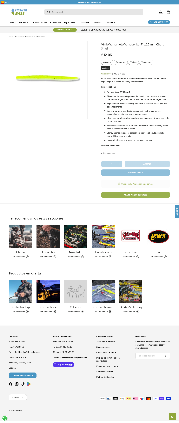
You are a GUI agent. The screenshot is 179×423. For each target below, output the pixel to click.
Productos (120, 62)
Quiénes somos (103, 347)
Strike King (130, 252)
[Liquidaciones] (103, 236)
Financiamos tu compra (107, 366)
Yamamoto (146, 62)
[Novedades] (75, 236)
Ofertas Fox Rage (20, 306)
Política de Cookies (105, 377)
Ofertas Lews (48, 306)
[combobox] (93, 12)
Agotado (147, 164)
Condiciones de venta (106, 352)
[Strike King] (130, 236)
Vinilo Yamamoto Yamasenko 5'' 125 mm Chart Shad (31, 37)
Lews (158, 252)
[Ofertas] (20, 236)
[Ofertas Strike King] (130, 291)
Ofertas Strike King (131, 306)
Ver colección (74, 311)
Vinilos (133, 62)
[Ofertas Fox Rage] (20, 291)
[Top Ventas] (48, 236)
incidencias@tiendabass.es (27, 352)
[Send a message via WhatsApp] (4, 418)
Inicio (11, 37)
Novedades (75, 252)
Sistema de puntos (104, 371)
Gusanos (107, 62)
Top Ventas (48, 252)
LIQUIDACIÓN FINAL (65, 29)
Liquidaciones (103, 252)
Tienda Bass (18, 410)
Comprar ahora (135, 172)
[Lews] (158, 236)
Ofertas (20, 252)
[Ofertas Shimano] (103, 291)
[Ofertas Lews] (48, 291)
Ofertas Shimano (103, 306)
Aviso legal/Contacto (105, 341)
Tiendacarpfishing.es (23, 375)
